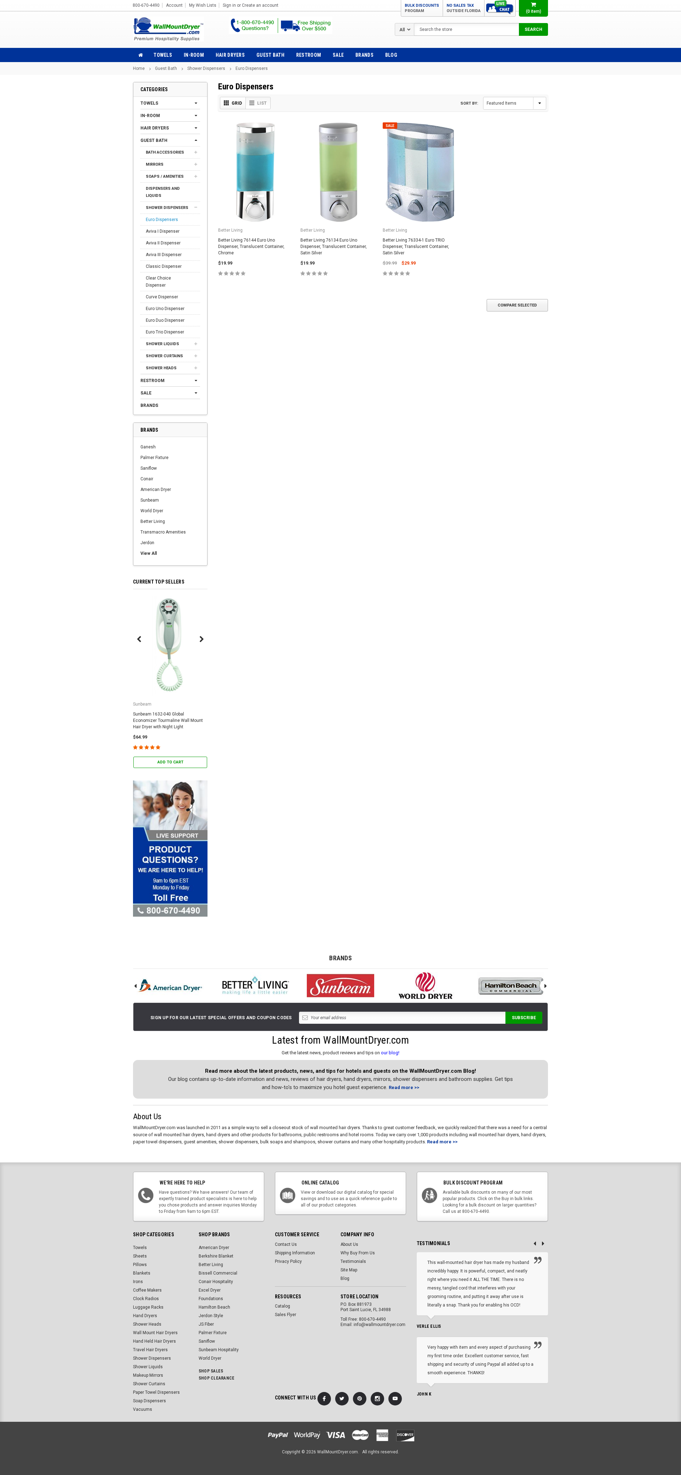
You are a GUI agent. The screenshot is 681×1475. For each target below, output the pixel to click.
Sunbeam (149, 500)
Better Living (152, 521)
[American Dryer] (170, 985)
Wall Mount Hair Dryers (155, 1332)
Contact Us (286, 1244)
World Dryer (151, 510)
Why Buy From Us (357, 1252)
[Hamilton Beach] (511, 985)
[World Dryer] (425, 985)
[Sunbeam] (340, 985)
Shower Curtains (164, 356)
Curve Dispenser (162, 296)
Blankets (141, 1273)
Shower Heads (161, 368)
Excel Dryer (210, 1290)
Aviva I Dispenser (162, 231)
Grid (237, 103)
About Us (349, 1244)
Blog (391, 55)
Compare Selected (517, 305)
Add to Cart (170, 762)
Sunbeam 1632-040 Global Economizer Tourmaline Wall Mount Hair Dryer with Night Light (168, 720)
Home (139, 68)
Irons (138, 1281)
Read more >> (404, 1087)
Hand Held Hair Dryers (154, 1341)
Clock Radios (146, 1298)
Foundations (211, 1298)
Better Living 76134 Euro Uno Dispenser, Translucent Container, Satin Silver (333, 246)
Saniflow (148, 468)
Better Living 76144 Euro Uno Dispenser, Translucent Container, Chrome (251, 246)
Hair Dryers (230, 55)
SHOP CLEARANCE (217, 1378)
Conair (146, 478)
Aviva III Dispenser (164, 254)
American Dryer (155, 489)
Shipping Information (295, 1252)
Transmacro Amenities (163, 532)
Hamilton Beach (214, 1307)
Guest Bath (270, 55)
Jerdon (147, 542)
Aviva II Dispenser (163, 243)
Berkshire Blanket (216, 1256)
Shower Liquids (162, 344)
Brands (364, 55)
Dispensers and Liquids (163, 192)
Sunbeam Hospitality (219, 1349)
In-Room (194, 55)
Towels (163, 55)
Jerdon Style (211, 1315)
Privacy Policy (288, 1261)
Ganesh (148, 446)
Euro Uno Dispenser (165, 308)
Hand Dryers (145, 1315)
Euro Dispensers (252, 68)
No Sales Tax (464, 8)
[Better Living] (255, 985)
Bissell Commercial (218, 1273)
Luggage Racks (148, 1307)
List (262, 103)
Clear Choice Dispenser (158, 282)
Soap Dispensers (149, 1400)
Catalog (282, 1306)
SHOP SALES (211, 1371)
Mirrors (155, 164)
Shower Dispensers (206, 68)
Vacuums (142, 1409)
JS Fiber (206, 1324)
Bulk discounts (422, 8)
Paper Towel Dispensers (156, 1392)
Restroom (308, 55)
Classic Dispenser (164, 266)
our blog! (390, 1052)
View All (148, 553)
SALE (338, 55)
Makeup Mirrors (148, 1375)
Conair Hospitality (216, 1281)
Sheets (140, 1256)
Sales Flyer (285, 1314)
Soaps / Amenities (165, 176)
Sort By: (469, 103)
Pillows (140, 1264)
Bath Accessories (165, 152)
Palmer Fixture (154, 457)
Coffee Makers (147, 1290)
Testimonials (353, 1261)
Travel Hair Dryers (150, 1349)
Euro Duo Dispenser (165, 320)
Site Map (348, 1269)
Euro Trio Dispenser (165, 332)
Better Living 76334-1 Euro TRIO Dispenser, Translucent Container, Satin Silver (416, 246)
